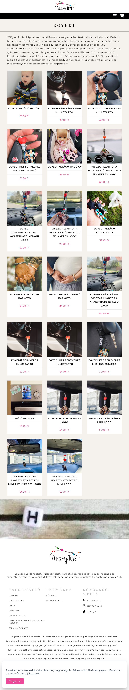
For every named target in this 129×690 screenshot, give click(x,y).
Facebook (94, 600)
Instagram (94, 606)
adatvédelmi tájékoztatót (25, 673)
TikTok (91, 612)
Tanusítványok (20, 628)
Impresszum (17, 615)
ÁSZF (12, 605)
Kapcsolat (16, 600)
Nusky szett (54, 600)
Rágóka (51, 595)
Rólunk (14, 610)
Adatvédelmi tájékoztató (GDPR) (27, 621)
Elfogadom (14, 681)
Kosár (13, 595)
